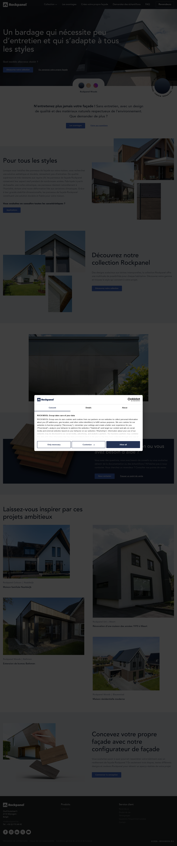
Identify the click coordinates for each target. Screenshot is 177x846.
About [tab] (124, 408)
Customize (87, 445)
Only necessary (53, 445)
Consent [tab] (52, 408)
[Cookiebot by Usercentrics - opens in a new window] (129, 399)
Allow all (123, 445)
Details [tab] (89, 408)
